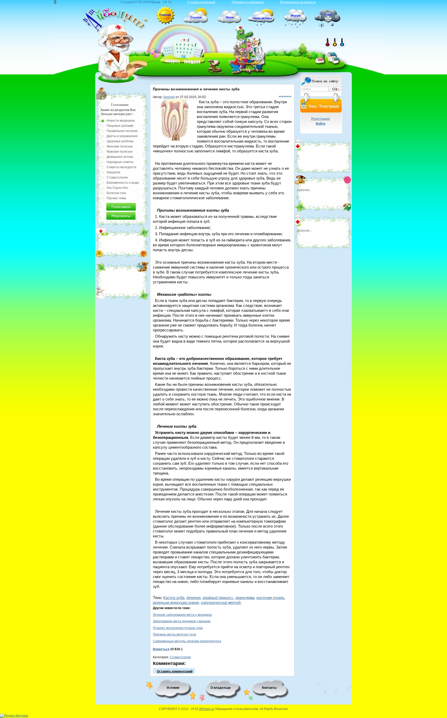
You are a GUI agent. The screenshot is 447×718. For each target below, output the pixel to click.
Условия (173, 688)
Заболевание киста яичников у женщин (182, 621)
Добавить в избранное (248, 2)
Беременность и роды (123, 182)
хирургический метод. (221, 602)
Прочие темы (116, 198)
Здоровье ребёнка (120, 141)
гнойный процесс (218, 597)
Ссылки (196, 17)
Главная (165, 14)
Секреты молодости (121, 167)
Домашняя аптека (120, 157)
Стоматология (180, 657)
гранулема (244, 597)
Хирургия (113, 172)
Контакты (269, 688)
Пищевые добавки (120, 126)
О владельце (221, 688)
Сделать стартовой (201, 2)
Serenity (169, 97)
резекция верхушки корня (176, 602)
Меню (230, 17)
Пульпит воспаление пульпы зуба (178, 628)
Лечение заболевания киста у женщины (182, 615)
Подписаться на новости (298, 2)
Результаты (120, 216)
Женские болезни (120, 146)
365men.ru (206, 709)
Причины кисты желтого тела (174, 634)
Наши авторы (262, 18)
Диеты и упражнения (122, 136)
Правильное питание (122, 131)
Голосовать (121, 207)
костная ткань (270, 597)
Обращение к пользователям (236, 709)
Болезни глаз (116, 193)
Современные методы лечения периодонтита (187, 641)
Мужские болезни (119, 151)
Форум (295, 15)
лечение (193, 597)
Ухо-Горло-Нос (117, 188)
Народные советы (120, 162)
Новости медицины (121, 120)
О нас (328, 14)
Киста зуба (173, 597)
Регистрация (320, 119)
